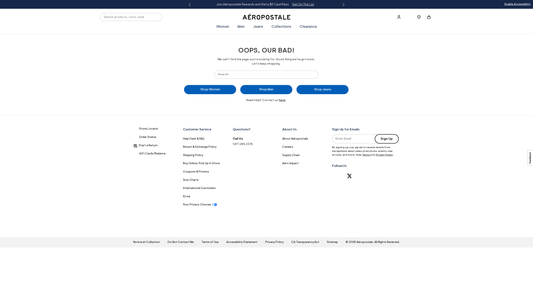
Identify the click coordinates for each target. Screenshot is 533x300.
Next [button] (342, 4)
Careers (287, 147)
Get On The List (303, 4)
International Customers (199, 188)
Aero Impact (290, 163)
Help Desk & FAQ (193, 139)
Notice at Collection (146, 242)
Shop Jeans (322, 89)
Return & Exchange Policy (200, 147)
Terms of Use (210, 242)
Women (222, 27)
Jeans (258, 27)
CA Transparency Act (305, 242)
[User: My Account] (399, 17)
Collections (281, 27)
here (282, 100)
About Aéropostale (295, 139)
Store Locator (148, 129)
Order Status (147, 137)
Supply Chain (291, 155)
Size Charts (191, 180)
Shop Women (210, 89)
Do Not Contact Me (181, 242)
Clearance (308, 27)
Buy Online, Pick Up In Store (201, 163)
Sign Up (387, 139)
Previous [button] (190, 4)
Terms (366, 155)
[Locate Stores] (419, 17)
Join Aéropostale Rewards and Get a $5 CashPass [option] (265, 4)
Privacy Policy (384, 155)
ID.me (186, 196)
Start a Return (147, 145)
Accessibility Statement (242, 242)
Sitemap (332, 242)
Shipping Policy (193, 155)
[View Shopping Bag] (429, 17)
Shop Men (266, 89)
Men (241, 27)
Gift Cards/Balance (152, 153)
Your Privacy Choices (197, 204)
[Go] (313, 74)
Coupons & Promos (196, 171)
